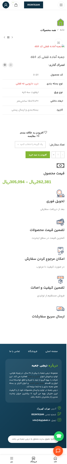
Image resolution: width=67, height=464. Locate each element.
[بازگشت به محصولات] (8, 37)
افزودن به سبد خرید (38, 154)
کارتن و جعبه (34, 376)
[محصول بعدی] (4, 37)
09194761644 (33, 5)
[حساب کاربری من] (6, 5)
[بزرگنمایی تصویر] (58, 42)
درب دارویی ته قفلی (27, 84)
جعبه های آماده (36, 383)
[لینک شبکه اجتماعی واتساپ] (10, 65)
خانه (62, 30)
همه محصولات (48, 30)
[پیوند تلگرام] (4, 65)
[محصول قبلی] (12, 37)
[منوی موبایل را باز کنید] (61, 5)
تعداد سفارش (57, 144)
